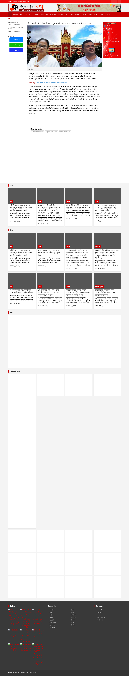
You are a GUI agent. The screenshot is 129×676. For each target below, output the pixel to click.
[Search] (114, 14)
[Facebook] (112, 1)
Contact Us (100, 620)
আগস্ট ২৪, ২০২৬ (71, 306)
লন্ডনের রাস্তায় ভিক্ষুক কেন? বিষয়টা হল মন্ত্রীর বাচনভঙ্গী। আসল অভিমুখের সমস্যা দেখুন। (78, 292)
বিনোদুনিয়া (53, 14)
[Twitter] (115, 1)
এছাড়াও (107, 14)
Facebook (17, 40)
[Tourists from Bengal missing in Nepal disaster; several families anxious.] (78, 196)
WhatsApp (17, 45)
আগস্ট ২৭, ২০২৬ (15, 221)
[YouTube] (119, 1)
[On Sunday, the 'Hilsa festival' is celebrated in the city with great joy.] (38, 633)
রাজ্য (21, 14)
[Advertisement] (64, 158)
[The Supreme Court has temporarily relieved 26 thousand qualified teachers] (107, 196)
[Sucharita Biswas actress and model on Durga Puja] (14, 633)
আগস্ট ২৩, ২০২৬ (100, 306)
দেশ (26, 14)
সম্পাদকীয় (60, 14)
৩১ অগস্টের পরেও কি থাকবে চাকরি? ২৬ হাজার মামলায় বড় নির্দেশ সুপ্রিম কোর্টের (105, 208)
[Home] (10, 14)
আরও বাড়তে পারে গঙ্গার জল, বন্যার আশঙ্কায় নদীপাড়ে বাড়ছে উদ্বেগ (49, 253)
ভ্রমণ (72, 14)
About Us (99, 610)
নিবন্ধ (67, 14)
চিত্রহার (90, 14)
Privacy (99, 615)
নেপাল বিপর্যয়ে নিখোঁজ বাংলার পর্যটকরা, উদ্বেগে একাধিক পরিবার (78, 206)
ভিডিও (101, 14)
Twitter (17, 50)
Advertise (99, 613)
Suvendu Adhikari (37, 132)
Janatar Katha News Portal (28, 673)
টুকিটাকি (84, 14)
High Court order (51, 132)
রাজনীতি (37, 14)
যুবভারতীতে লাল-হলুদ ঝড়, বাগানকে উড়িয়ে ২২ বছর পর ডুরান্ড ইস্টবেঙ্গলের (105, 292)
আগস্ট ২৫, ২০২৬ (100, 221)
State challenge (64, 132)
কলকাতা (15, 14)
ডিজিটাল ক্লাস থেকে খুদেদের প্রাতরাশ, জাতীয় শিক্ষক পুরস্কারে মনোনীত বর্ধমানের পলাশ (21, 208)
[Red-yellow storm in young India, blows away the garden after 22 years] (107, 281)
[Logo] (26, 6)
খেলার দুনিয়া (44, 14)
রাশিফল (77, 14)
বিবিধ (95, 14)
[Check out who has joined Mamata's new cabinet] (14, 647)
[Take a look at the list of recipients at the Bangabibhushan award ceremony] (26, 648)
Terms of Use (101, 617)
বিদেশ (30, 14)
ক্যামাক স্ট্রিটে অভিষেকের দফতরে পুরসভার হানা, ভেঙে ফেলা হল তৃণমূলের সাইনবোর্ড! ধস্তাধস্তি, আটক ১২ (107, 254)
